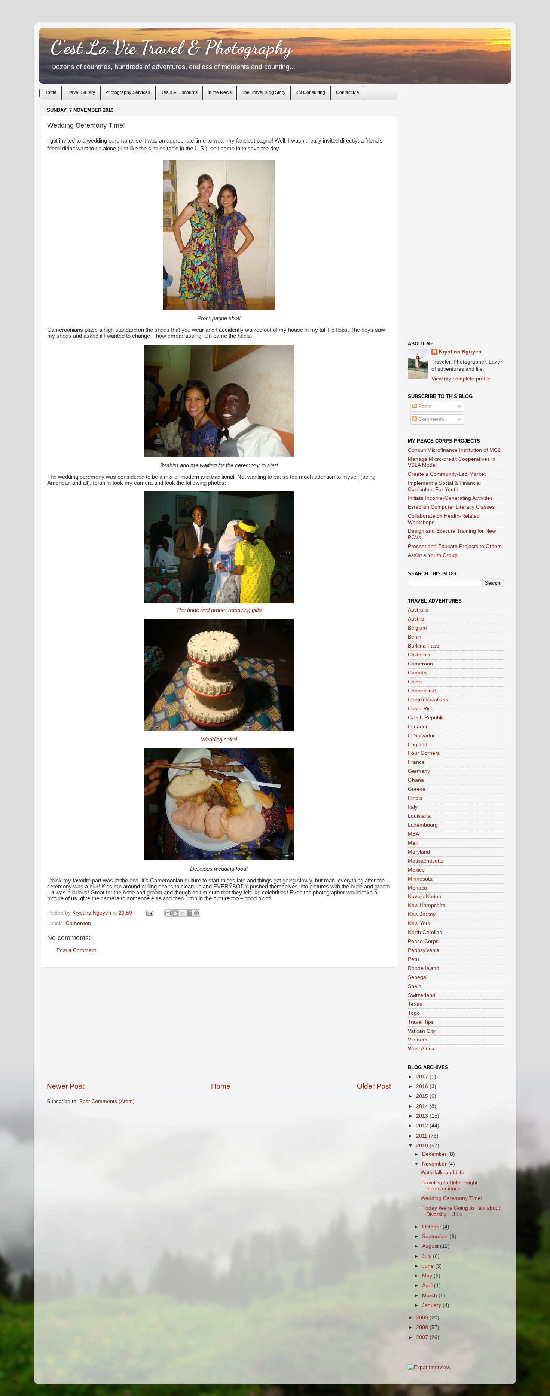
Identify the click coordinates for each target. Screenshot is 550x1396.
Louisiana (419, 816)
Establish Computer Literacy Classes (451, 507)
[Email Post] (149, 913)
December (435, 1154)
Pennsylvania (423, 950)
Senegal (417, 977)
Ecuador (418, 726)
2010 (423, 1145)
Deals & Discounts (179, 92)
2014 (423, 1106)
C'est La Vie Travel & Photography (171, 47)
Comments (430, 419)
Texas (415, 1004)
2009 (423, 1317)
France (416, 762)
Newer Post (65, 1086)
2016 (423, 1086)
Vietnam (417, 1040)
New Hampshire (427, 905)
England (417, 744)
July (427, 1256)
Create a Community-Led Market (447, 474)
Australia (418, 610)
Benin (414, 637)
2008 (423, 1327)
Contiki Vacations (428, 699)
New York (419, 923)
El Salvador (421, 735)
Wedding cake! (219, 740)
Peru (413, 959)
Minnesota (420, 879)
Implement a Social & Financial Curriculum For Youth (444, 486)
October (432, 1227)
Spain (414, 986)
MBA (413, 834)
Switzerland (421, 995)
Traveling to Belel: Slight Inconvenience (449, 1185)
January (432, 1305)
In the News (220, 92)
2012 (423, 1126)
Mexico (416, 870)
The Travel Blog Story (263, 92)
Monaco (417, 888)
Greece (416, 789)
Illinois (415, 798)
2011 (422, 1136)
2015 (423, 1096)
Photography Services (127, 92)
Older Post (374, 1086)
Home (50, 92)
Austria (416, 619)
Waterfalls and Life (442, 1172)
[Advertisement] (219, 1024)
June (428, 1266)
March (430, 1295)
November (435, 1164)
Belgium (417, 628)
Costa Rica (421, 708)
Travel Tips (421, 1022)
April (428, 1285)
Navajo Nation (424, 896)
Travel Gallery (81, 92)
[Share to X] (182, 913)
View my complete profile (461, 379)
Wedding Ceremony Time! (451, 1198)
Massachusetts (425, 861)
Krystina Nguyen (92, 913)
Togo (414, 1013)
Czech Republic (426, 717)
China (415, 682)
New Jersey (422, 914)
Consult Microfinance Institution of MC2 (454, 450)
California (419, 655)
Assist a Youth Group (433, 555)
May (428, 1276)
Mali (413, 843)
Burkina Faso (423, 646)
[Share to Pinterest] (196, 913)
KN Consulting (310, 92)
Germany (419, 771)
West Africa (421, 1048)
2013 (423, 1116)
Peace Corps (423, 941)
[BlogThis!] (175, 913)
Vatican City (422, 1031)
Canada (417, 673)
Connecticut (422, 691)
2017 (423, 1077)
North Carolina (425, 932)
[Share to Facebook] (189, 913)
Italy (413, 807)
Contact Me (347, 92)
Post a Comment (76, 950)
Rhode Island (423, 968)
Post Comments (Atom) (107, 1101)
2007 (423, 1337)
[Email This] (168, 913)
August (431, 1246)
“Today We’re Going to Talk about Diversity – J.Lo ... (460, 1211)
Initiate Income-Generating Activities (450, 498)
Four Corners (424, 753)
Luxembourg (423, 825)
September (436, 1236)
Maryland (419, 852)
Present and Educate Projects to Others (455, 546)
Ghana (416, 780)
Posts (424, 406)
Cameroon (78, 923)
